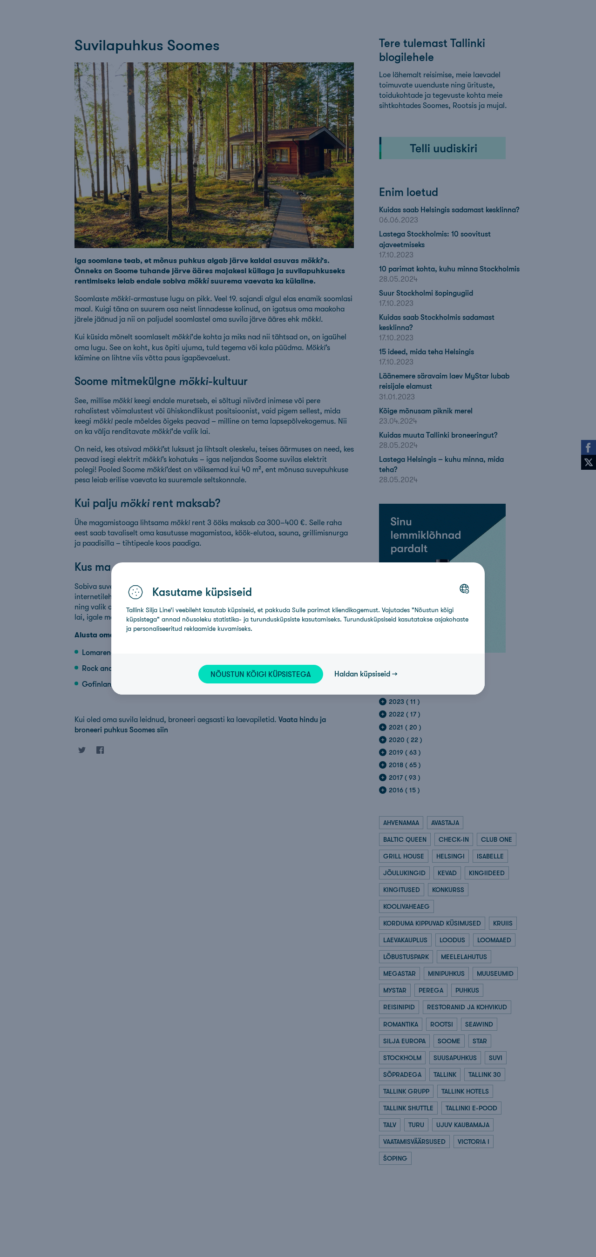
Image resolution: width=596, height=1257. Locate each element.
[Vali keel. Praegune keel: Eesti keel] (464, 588)
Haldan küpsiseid (362, 673)
